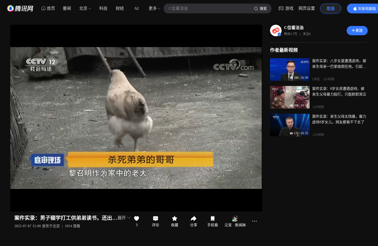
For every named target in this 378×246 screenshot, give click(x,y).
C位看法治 (294, 27)
